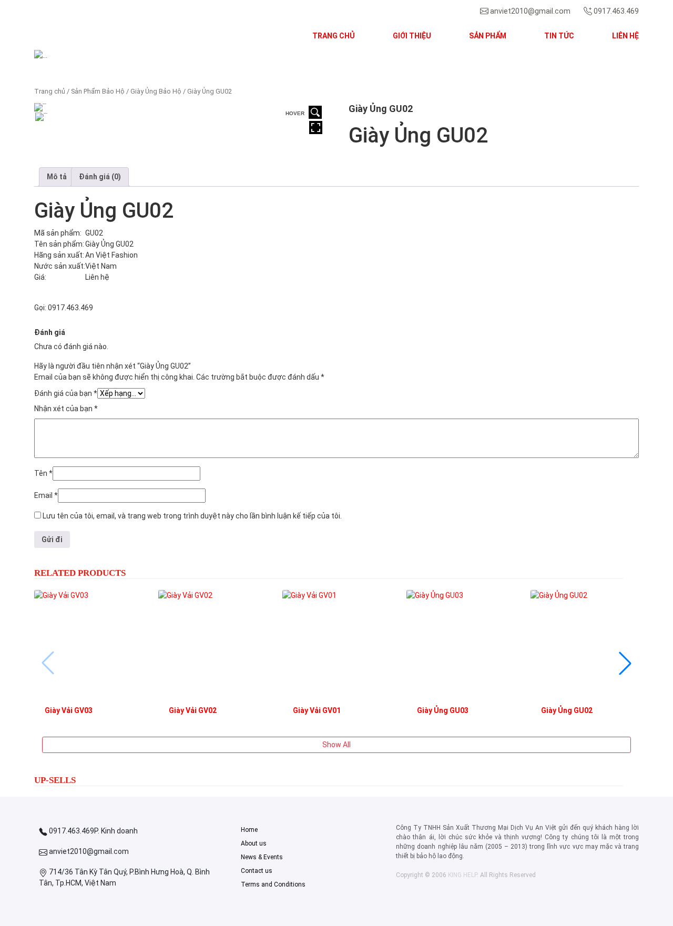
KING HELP (462, 875)
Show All (336, 744)
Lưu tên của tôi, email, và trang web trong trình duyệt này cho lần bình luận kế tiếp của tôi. (192, 516)
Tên (43, 473)
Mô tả (57, 176)
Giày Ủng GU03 (442, 710)
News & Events (262, 857)
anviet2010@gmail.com (530, 11)
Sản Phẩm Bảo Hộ (98, 91)
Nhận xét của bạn (66, 408)
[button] (79, 55)
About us (254, 843)
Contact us (256, 870)
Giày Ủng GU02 (567, 710)
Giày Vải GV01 (317, 710)
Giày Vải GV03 (69, 710)
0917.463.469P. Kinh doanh (92, 831)
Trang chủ (49, 91)
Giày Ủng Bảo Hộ (155, 91)
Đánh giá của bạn (65, 393)
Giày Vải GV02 (193, 710)
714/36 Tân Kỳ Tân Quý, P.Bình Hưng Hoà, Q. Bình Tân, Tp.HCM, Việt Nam (124, 877)
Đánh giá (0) (100, 176)
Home (249, 829)
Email (46, 495)
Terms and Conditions (273, 884)
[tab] (57, 177)
